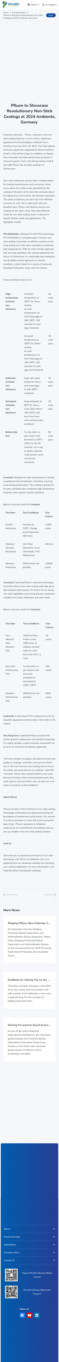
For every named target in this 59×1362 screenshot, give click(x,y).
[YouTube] (29, 1315)
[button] (33, 5)
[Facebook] (22, 1315)
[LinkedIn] (36, 1315)
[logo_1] (10, 4)
